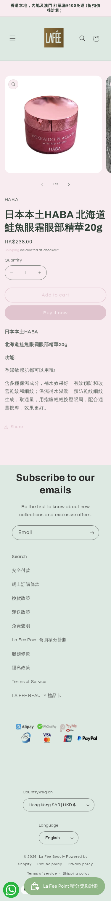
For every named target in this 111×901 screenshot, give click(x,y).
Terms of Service (29, 682)
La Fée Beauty (52, 856)
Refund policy (49, 864)
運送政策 (21, 612)
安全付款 (21, 570)
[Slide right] (68, 184)
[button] (12, 38)
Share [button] (17, 427)
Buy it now (55, 312)
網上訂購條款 (26, 584)
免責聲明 (21, 626)
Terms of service (42, 873)
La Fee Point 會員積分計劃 (39, 640)
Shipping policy (76, 873)
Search (19, 556)
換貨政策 (21, 598)
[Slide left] (42, 184)
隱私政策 (21, 668)
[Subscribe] (92, 532)
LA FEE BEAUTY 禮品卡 (37, 695)
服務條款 (21, 654)
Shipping (12, 250)
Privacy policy (80, 864)
